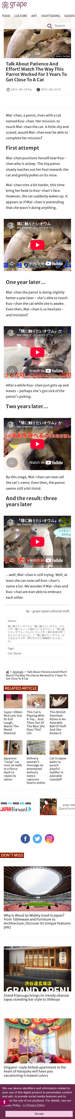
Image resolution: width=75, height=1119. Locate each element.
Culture (20, 16)
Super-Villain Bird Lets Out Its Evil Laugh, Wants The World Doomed (13, 722)
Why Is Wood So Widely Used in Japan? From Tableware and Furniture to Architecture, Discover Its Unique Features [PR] (37, 921)
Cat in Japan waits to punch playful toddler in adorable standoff (58, 769)
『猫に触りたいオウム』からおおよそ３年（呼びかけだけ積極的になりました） (36, 638)
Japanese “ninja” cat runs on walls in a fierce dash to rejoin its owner (13, 769)
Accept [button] (39, 1113)
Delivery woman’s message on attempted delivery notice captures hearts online (36, 771)
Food (6, 16)
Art (34, 16)
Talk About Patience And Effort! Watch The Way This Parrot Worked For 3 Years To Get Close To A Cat (36, 72)
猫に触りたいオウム (19, 626)
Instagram (49, 838)
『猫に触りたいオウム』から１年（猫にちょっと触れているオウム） (36, 628)
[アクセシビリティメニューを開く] (4, 1102)
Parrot (17, 653)
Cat (10, 653)
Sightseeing (50, 16)
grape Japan (14, 6)
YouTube (66, 56)
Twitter (37, 838)
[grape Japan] (7, 672)
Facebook (25, 838)
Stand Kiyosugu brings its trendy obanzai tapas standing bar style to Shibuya (36, 997)
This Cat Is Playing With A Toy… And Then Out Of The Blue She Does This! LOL (36, 722)
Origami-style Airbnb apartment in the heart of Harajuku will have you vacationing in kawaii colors (35, 1071)
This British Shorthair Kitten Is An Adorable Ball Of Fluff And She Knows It (58, 722)
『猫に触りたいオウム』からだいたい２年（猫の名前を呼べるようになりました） (36, 632)
